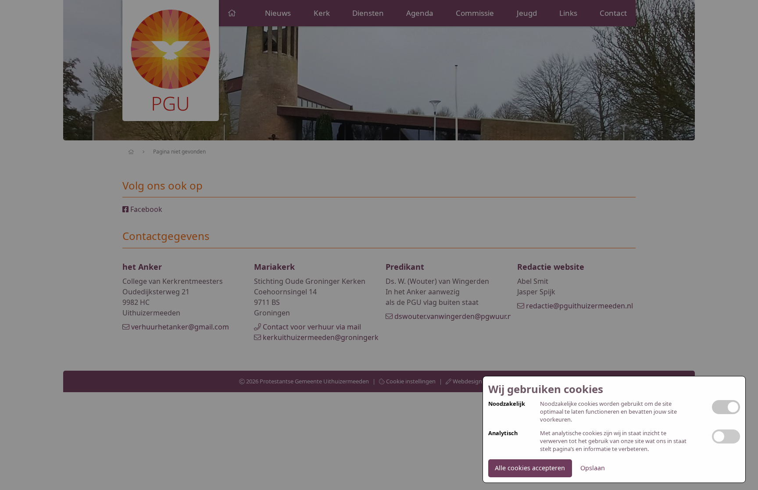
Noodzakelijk (506, 404)
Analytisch (503, 433)
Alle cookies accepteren (530, 468)
